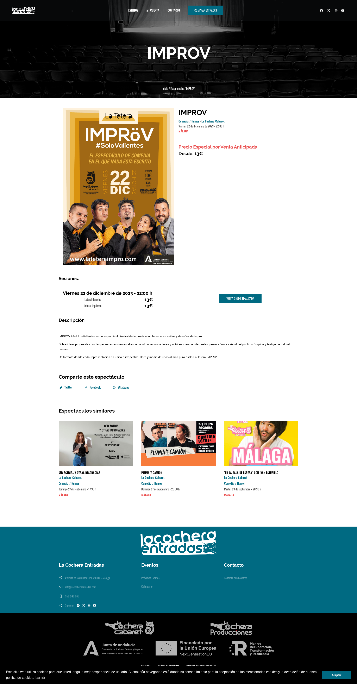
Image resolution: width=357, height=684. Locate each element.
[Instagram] (335, 11)
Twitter (68, 387)
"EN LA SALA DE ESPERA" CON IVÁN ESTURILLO (251, 472)
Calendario (146, 586)
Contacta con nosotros (235, 578)
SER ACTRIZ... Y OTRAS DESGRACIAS (79, 472)
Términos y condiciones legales (201, 666)
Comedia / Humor (188, 121)
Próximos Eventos (150, 578)
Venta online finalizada (240, 298)
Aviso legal (146, 666)
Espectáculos (177, 88)
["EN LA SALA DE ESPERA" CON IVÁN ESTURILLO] (261, 443)
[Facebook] (321, 11)
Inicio (165, 88)
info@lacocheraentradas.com (80, 587)
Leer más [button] (40, 677)
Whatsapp (123, 387)
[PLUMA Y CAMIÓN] (178, 443)
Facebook (95, 387)
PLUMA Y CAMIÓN (151, 472)
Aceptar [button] (336, 675)
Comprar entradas (205, 10)
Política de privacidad (168, 666)
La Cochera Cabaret (213, 121)
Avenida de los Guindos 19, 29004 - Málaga (87, 578)
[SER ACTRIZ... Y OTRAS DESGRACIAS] (95, 443)
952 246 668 (72, 596)
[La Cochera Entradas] (178, 542)
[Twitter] (328, 11)
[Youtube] (342, 11)
